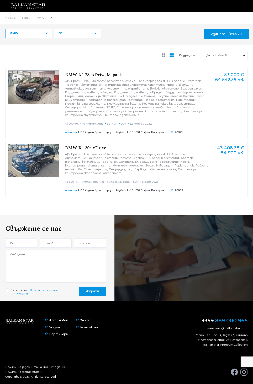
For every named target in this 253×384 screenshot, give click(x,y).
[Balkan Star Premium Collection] (27, 6)
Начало (10, 17)
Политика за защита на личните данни (35, 367)
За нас (85, 320)
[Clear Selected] (47, 33)
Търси (26, 17)
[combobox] (28, 33)
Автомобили (59, 320)
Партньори (58, 334)
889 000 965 (225, 320)
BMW (40, 17)
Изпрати (92, 291)
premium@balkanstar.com (227, 328)
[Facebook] (234, 372)
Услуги (54, 327)
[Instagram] (243, 372)
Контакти (89, 327)
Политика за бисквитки (24, 372)
